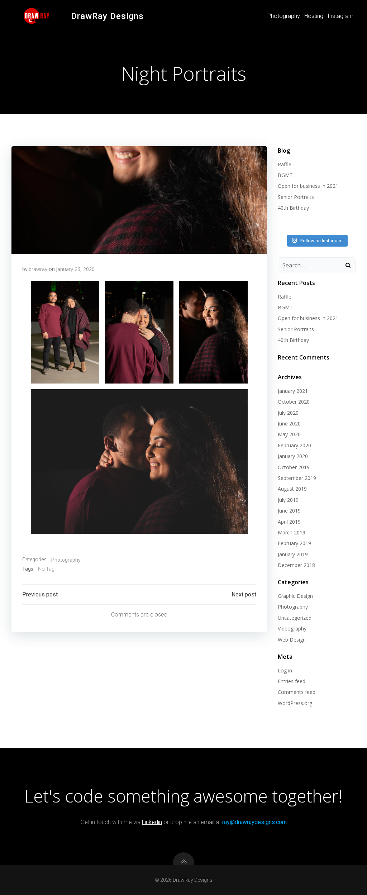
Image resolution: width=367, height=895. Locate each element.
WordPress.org (295, 703)
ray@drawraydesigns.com (254, 822)
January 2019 (293, 554)
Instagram (340, 16)
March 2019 (291, 532)
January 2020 (293, 456)
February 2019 (294, 543)
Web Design (292, 639)
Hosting (313, 16)
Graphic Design (295, 595)
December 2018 (296, 565)
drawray (38, 269)
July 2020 (288, 412)
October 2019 (294, 467)
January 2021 (293, 390)
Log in (285, 670)
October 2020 (294, 401)
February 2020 (294, 445)
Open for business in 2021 (308, 185)
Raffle (284, 164)
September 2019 (297, 478)
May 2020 (289, 434)
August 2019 (292, 488)
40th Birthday (293, 207)
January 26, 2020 (75, 269)
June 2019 (289, 510)
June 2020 (289, 423)
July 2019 (288, 499)
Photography (283, 16)
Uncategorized (294, 617)
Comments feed (296, 692)
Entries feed (291, 681)
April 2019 (289, 521)
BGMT (285, 175)
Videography (292, 628)
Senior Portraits (296, 197)
